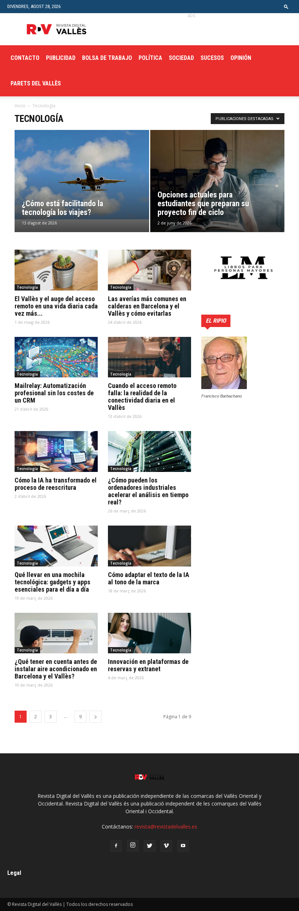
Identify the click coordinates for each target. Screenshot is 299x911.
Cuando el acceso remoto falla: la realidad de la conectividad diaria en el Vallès (142, 396)
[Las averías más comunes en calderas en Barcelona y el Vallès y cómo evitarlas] (149, 270)
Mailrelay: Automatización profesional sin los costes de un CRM (54, 393)
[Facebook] (116, 846)
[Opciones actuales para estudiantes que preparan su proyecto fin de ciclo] (217, 188)
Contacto (25, 57)
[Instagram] (133, 846)
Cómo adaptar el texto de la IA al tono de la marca (148, 578)
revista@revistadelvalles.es (166, 826)
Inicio (20, 106)
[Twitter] (149, 846)
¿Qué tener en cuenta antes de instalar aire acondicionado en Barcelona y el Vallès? (56, 669)
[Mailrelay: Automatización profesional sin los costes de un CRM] (56, 357)
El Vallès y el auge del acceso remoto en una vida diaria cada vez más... (56, 306)
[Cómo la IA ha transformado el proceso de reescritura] (56, 451)
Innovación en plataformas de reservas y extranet (148, 665)
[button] (286, 6)
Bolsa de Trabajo (107, 57)
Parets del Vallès (36, 83)
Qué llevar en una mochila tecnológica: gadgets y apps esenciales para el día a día (52, 582)
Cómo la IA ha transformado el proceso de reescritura (56, 483)
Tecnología (27, 287)
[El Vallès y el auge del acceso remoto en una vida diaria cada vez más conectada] (56, 270)
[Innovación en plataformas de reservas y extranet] (149, 633)
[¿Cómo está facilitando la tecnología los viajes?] (82, 174)
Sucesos (212, 57)
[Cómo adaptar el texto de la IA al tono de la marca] (149, 546)
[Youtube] (183, 846)
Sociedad (181, 57)
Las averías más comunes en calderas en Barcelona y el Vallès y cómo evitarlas (147, 306)
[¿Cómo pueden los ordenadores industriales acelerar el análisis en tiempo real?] (149, 451)
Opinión (240, 57)
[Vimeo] (166, 846)
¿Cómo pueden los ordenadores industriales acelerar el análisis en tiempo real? (148, 491)
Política (150, 57)
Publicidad (60, 57)
